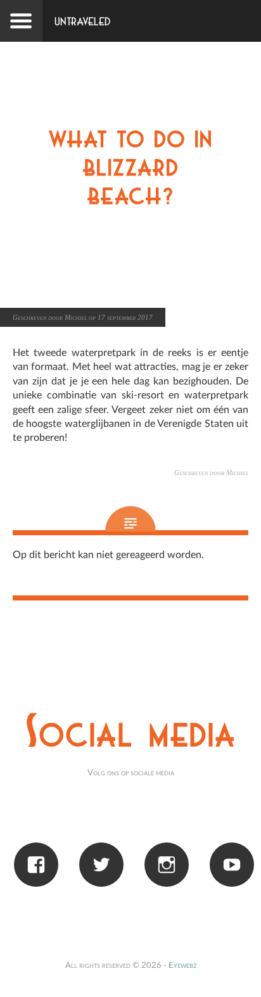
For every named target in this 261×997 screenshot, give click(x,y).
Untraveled (82, 22)
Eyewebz (182, 965)
